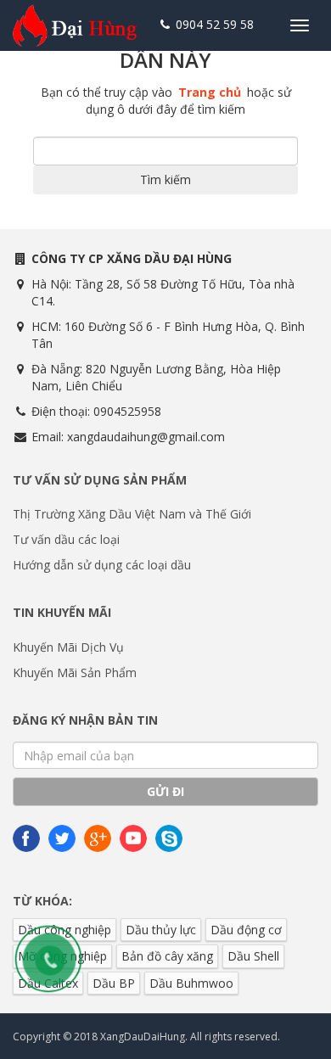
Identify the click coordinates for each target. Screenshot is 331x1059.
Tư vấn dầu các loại (66, 539)
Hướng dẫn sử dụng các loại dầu (102, 565)
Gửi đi (165, 791)
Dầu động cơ (246, 930)
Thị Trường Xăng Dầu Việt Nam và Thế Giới (132, 514)
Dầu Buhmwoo (191, 983)
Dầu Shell (253, 956)
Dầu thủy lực (161, 930)
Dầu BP (114, 983)
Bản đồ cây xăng (167, 956)
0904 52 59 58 (213, 24)
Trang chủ (209, 92)
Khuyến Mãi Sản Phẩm (75, 672)
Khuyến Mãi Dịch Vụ (68, 647)
